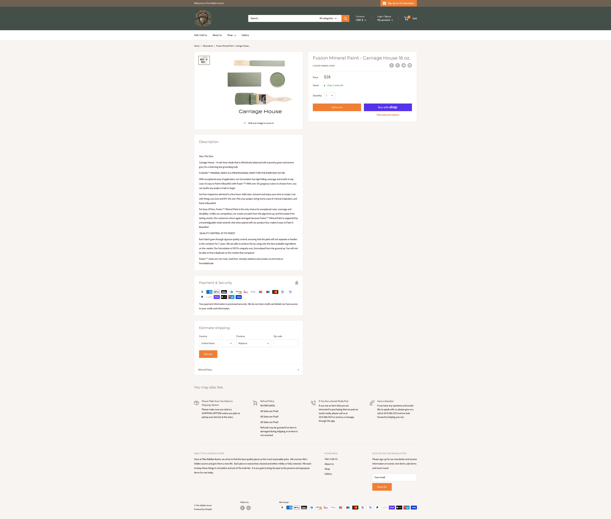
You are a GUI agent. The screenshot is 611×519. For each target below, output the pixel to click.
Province (240, 336)
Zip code (278, 336)
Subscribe (382, 486)
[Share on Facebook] (391, 65)
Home (197, 46)
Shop (230, 35)
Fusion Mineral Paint (324, 65)
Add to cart (336, 107)
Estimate (208, 354)
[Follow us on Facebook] (242, 508)
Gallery (245, 35)
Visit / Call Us (200, 35)
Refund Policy (205, 369)
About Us (217, 35)
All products (208, 46)
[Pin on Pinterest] (397, 65)
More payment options (388, 114)
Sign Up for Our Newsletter (401, 3)
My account (384, 19)
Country (203, 336)
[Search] (345, 18)
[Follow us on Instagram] (248, 508)
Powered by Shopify (203, 509)
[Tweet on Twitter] (403, 65)
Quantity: (317, 95)
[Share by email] (409, 65)
